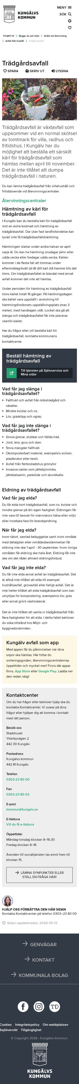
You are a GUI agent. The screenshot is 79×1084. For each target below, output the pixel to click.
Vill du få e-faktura (20, 824)
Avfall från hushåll (14, 41)
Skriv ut (36, 71)
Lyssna (61, 71)
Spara (13, 71)
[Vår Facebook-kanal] (24, 1006)
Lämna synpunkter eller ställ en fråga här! (42, 875)
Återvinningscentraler (24, 201)
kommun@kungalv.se (22, 809)
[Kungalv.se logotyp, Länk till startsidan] (21, 14)
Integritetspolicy (27, 1025)
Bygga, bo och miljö (29, 36)
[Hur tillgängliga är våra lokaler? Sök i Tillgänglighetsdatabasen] (55, 1006)
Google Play (47, 671)
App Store (22, 671)
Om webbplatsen (55, 1025)
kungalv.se (8, 35)
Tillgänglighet (31, 1030)
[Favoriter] (70, 27)
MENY (62, 7)
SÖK (64, 14)
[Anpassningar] (70, 21)
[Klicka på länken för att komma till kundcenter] (7, 901)
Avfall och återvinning (55, 36)
